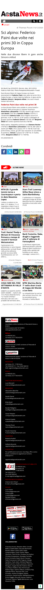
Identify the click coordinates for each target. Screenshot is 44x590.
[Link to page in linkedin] (15, 151)
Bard (29, 260)
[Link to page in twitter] (9, 151)
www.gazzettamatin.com (13, 330)
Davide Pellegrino (15, 260)
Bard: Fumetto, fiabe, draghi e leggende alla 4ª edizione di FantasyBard (33, 238)
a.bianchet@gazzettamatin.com (15, 393)
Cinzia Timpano (38, 260)
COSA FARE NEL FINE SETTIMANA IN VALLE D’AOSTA (11, 285)
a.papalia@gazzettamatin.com (14, 421)
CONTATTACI (9, 449)
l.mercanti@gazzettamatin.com (15, 385)
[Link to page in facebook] (4, 151)
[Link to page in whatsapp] (21, 151)
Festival (31, 231)
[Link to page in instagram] (27, 151)
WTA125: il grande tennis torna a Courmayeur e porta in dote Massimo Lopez (11, 194)
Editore (7, 333)
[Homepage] (4, 21)
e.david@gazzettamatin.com (14, 404)
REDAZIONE (9, 362)
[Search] (34, 21)
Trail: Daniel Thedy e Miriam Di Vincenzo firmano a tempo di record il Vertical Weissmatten (11, 237)
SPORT (5, 187)
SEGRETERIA (9, 436)
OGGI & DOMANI (8, 280)
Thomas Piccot (25, 27)
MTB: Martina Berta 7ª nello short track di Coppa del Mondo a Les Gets (32, 287)
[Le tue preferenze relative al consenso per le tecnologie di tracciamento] (40, 586)
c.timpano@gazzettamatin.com (15, 415)
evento (25, 231)
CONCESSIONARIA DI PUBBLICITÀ (26, 464)
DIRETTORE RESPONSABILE (14, 381)
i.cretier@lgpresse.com (12, 495)
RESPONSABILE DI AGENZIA (14, 479)
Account (8, 487)
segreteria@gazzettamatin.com (18, 368)
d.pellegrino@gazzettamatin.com (15, 410)
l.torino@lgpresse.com (12, 491)
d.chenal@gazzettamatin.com (14, 398)
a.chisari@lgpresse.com (17, 484)
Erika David (9, 212)
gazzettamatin (8, 304)
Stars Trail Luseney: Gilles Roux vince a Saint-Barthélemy (32, 192)
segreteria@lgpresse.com (17, 476)
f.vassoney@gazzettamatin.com (15, 433)
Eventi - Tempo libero (31, 229)
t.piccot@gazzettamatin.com (14, 427)
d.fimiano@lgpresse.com (13, 499)
